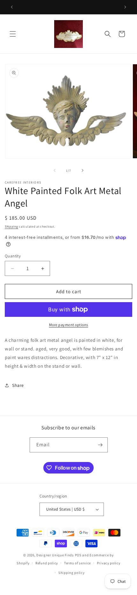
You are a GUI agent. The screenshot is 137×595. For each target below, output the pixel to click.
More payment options (68, 324)
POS (78, 555)
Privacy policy (108, 563)
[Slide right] (83, 170)
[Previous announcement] (12, 7)
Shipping (11, 226)
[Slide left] (54, 170)
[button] (13, 34)
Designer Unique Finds (55, 555)
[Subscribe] (100, 444)
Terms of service (77, 563)
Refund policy (46, 563)
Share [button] (18, 385)
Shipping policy (71, 572)
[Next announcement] (125, 7)
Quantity (13, 256)
